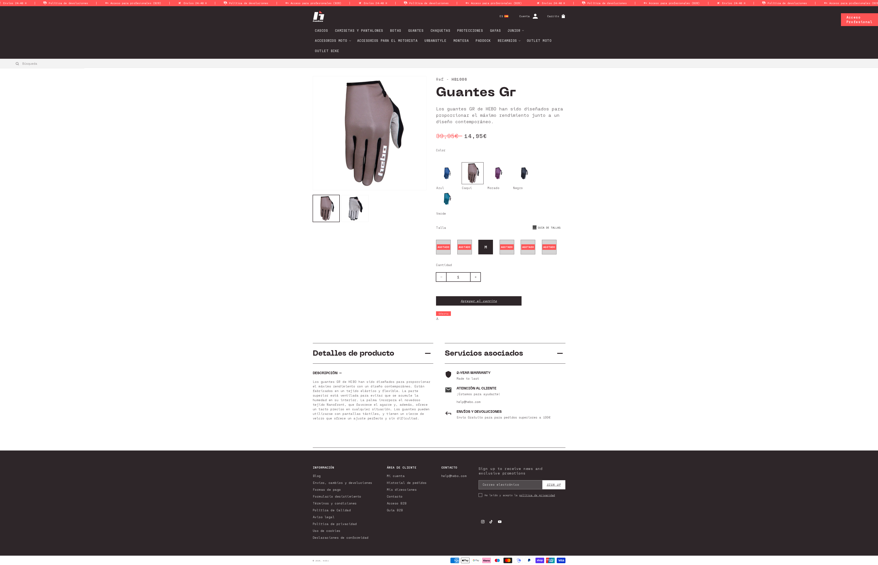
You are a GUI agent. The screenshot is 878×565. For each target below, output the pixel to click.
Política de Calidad (332, 510)
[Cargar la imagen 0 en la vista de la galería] (326, 208)
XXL (549, 246)
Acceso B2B (397, 503)
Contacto (395, 496)
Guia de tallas (549, 227)
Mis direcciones (402, 489)
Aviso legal (324, 517)
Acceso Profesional (859, 19)
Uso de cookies (326, 531)
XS (443, 246)
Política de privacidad (335, 524)
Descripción (325, 373)
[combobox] (42, 63)
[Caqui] (473, 173)
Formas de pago (327, 489)
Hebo (326, 561)
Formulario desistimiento (337, 496)
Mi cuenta (396, 476)
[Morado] (498, 173)
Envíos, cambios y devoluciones (342, 483)
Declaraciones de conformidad (341, 537)
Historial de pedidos (407, 483)
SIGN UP (554, 484)
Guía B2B (395, 510)
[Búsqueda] (17, 63)
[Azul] (447, 173)
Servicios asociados (484, 353)
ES (501, 16)
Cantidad (444, 265)
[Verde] (447, 199)
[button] (514, 30)
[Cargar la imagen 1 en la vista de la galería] (355, 208)
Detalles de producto (353, 353)
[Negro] (524, 173)
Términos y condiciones (335, 503)
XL (528, 246)
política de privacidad (537, 495)
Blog (317, 476)
